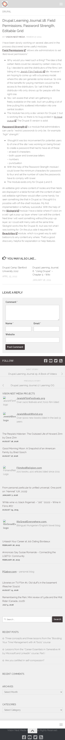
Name (9, 323)
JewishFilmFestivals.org (31, 398)
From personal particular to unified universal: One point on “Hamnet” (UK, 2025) (31, 489)
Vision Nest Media (15, 37)
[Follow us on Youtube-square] (51, 361)
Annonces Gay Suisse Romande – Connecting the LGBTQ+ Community (29, 554)
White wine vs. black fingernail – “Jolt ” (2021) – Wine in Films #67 (31, 504)
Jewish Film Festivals (31, 71)
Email (37, 323)
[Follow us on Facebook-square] (45, 361)
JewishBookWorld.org (30, 414)
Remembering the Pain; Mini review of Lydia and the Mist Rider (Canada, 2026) (32, 599)
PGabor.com (9, 571)
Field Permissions (12, 50)
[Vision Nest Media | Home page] (5, 4)
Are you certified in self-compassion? (24, 660)
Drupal (6, 11)
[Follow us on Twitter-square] (56, 361)
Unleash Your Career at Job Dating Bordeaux (26, 541)
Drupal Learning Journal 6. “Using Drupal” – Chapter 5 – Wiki (45, 271)
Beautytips (8, 233)
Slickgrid (11, 210)
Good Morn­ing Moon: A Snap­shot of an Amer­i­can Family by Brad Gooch (28, 450)
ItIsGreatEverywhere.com (32, 521)
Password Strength (13, 126)
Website (10, 334)
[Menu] (61, 4)
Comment (12, 302)
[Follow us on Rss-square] (61, 361)
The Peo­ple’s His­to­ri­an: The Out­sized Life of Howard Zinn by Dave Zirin (32, 435)
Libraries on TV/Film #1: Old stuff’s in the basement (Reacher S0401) (29, 584)
